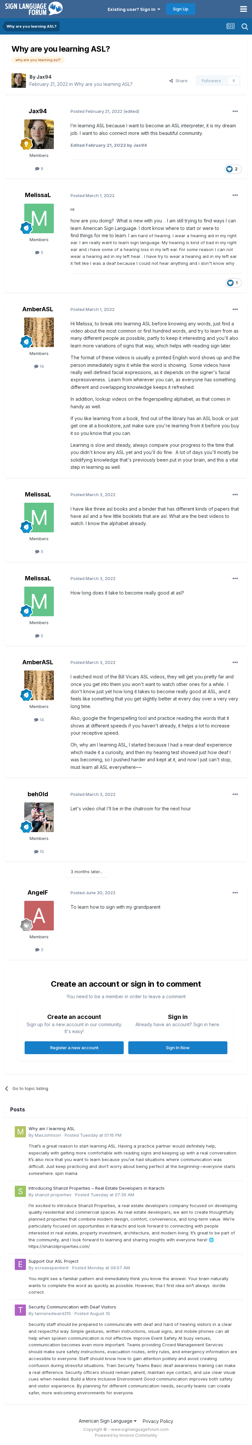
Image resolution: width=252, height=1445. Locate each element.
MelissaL (38, 194)
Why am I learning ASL (52, 1128)
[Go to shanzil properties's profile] (20, 1191)
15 (41, 851)
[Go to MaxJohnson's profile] (20, 1131)
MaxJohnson (48, 1135)
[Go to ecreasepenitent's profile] (20, 1264)
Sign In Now (178, 1047)
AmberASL (37, 309)
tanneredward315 (53, 1313)
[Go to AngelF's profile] (39, 915)
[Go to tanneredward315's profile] (20, 1310)
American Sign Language (106, 1421)
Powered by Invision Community (126, 1435)
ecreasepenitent (52, 1267)
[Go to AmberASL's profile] (39, 332)
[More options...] (235, 111)
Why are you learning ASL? (103, 84)
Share (180, 80)
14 (41, 366)
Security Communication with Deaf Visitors (72, 1306)
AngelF (38, 892)
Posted (93, 1135)
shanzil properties (53, 1194)
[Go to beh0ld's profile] (39, 817)
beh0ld (38, 794)
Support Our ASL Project (53, 1261)
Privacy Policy (158, 1421)
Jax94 (44, 77)
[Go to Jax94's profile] (18, 80)
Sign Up (180, 9)
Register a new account (74, 1047)
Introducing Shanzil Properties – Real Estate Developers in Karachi (96, 1188)
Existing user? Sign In (133, 9)
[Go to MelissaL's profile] (39, 218)
